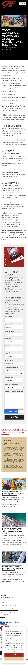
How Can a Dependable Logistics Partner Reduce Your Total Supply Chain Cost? (13, 530)
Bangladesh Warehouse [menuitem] (10, 613)
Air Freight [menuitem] (4, 603)
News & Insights (5, 614)
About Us (3, 595)
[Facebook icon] (1, 647)
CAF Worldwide (10, 47)
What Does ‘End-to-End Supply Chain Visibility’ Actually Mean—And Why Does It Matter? (12, 567)
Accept (14, 654)
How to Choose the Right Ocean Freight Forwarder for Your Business (13, 493)
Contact (2, 617)
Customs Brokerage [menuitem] (8, 605)
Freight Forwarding (13, 429)
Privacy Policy (19, 640)
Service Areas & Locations (9, 610)
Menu (23, 3)
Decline (14, 658)
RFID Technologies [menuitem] (8, 608)
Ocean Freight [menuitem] (6, 600)
